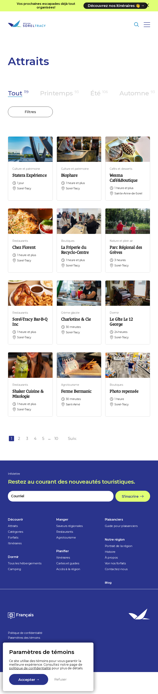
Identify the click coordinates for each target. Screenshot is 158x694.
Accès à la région (68, 569)
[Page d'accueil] (27, 23)
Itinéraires (14, 543)
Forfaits (13, 537)
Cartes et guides (67, 563)
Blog (108, 582)
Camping (14, 569)
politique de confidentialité (30, 668)
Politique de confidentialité (25, 633)
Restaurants (64, 532)
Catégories (15, 532)
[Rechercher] (136, 24)
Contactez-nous (116, 569)
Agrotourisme (66, 537)
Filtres (30, 112)
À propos (111, 557)
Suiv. (72, 438)
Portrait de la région (118, 546)
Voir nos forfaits (115, 563)
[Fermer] (147, 5)
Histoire (110, 552)
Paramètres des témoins (24, 637)
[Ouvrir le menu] (147, 24)
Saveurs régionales (69, 526)
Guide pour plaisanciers (121, 526)
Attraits (13, 526)
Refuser (60, 679)
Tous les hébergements (24, 563)
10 (56, 438)
